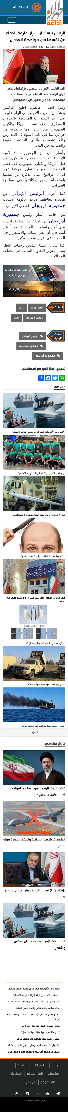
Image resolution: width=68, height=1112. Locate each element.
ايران (21, 307)
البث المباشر (35, 1074)
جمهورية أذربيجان (48, 205)
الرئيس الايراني (27, 193)
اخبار (16, 317)
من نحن (31, 1082)
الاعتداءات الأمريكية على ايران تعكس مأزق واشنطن (36, 944)
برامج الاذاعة (37, 1065)
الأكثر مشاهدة (49, 977)
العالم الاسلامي (34, 317)
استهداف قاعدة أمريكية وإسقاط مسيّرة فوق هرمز (34, 843)
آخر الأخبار (52, 968)
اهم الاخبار (37, 307)
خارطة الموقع (50, 1082)
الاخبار (55, 1065)
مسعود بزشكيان (28, 346)
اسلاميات (54, 1074)
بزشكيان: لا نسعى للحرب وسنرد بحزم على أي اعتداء (35, 893)
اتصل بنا (16, 1074)
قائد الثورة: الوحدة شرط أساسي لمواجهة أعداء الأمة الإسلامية (36, 791)
